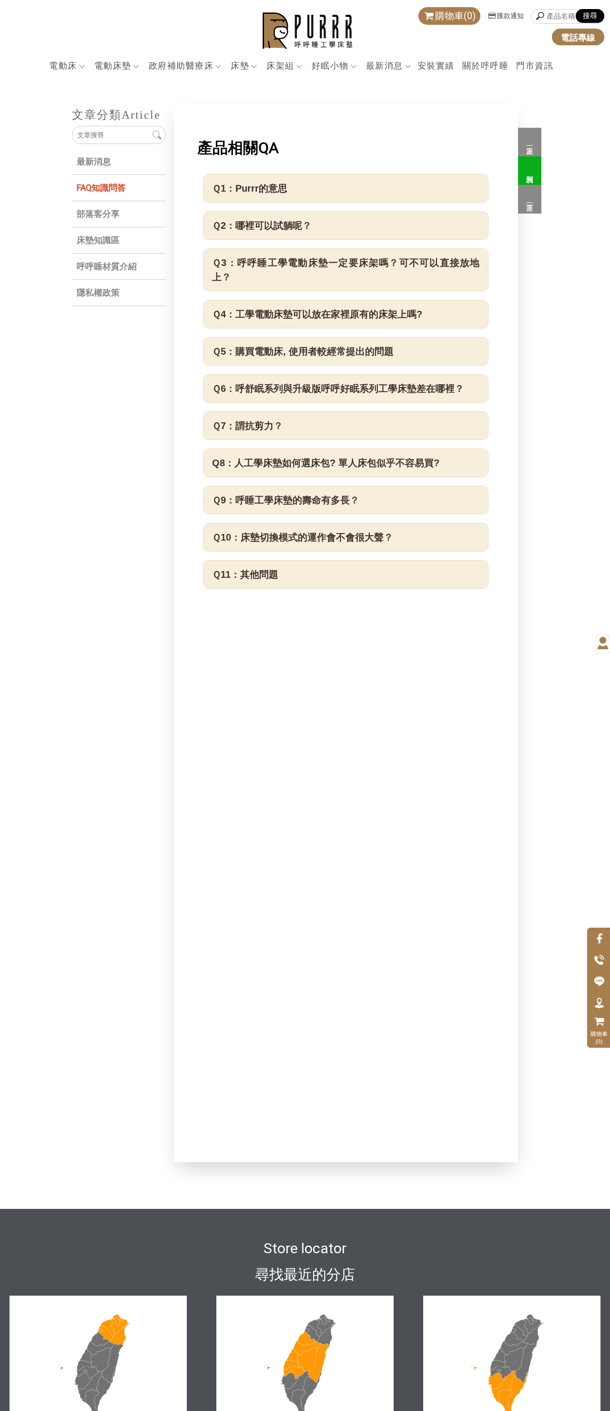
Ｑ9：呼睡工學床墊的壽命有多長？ (285, 500)
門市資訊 (534, 66)
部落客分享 (98, 214)
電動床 (63, 66)
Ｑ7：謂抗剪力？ (247, 425)
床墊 (240, 66)
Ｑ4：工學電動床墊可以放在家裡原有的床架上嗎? (317, 314)
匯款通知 (510, 16)
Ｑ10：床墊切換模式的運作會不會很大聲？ (302, 537)
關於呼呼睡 (485, 66)
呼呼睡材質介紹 (107, 266)
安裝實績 (436, 66)
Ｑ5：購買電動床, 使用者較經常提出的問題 (303, 351)
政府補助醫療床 (181, 66)
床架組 (280, 66)
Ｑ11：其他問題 (245, 574)
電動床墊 (113, 66)
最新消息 (384, 66)
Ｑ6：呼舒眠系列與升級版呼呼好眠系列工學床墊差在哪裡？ (338, 388)
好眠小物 (330, 66)
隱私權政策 (98, 292)
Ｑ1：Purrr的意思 (249, 188)
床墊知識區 (98, 240)
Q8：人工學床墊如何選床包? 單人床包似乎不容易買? (325, 463)
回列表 (529, 170)
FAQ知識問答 (101, 188)
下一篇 (529, 199)
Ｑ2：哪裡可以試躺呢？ (262, 225)
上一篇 (529, 142)
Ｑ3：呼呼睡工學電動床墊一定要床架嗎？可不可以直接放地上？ (345, 269)
